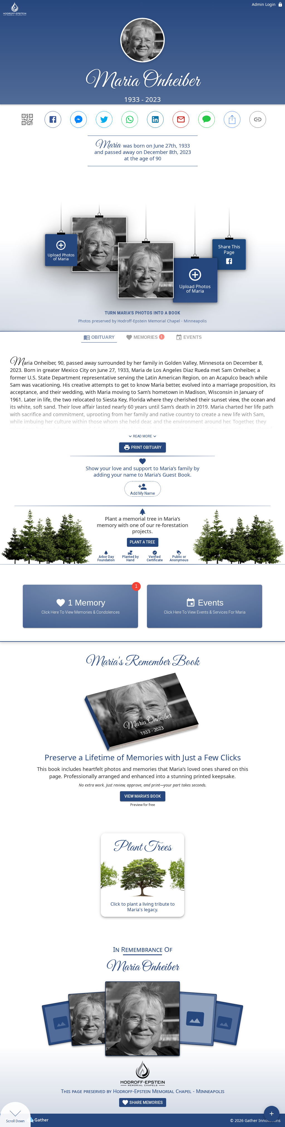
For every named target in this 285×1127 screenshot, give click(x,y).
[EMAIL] (181, 119)
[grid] (142, 258)
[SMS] (206, 119)
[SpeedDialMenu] (271, 1113)
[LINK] (257, 119)
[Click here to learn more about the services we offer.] (142, 1073)
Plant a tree (142, 542)
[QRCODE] (27, 119)
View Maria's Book (142, 796)
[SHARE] (232, 119)
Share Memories (146, 1102)
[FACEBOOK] (53, 119)
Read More (142, 436)
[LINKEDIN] (155, 119)
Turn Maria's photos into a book (142, 313)
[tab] (99, 337)
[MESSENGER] (78, 119)
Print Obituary (145, 447)
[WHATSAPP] (129, 119)
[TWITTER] (104, 119)
